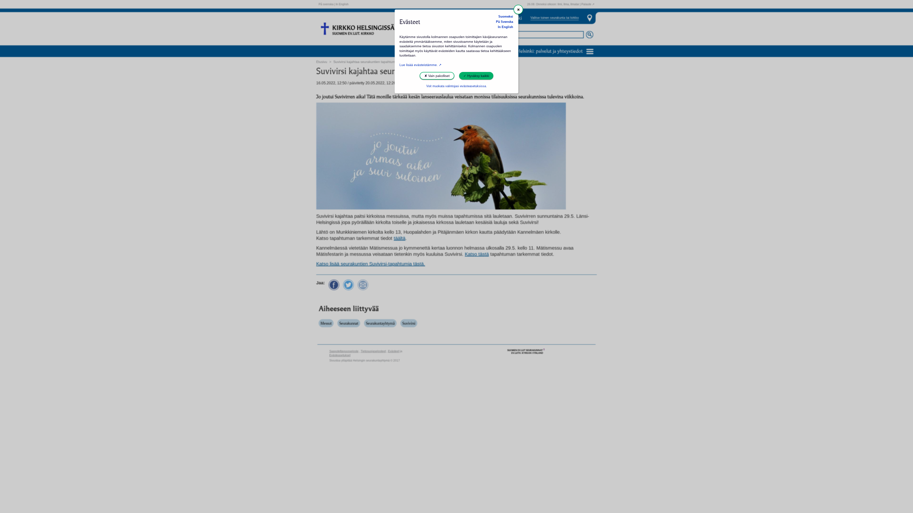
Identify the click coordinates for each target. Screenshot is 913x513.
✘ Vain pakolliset (437, 76)
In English (505, 27)
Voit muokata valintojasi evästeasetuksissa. (456, 86)
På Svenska (504, 22)
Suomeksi (505, 16)
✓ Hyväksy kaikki (476, 76)
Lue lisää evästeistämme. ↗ (420, 65)
